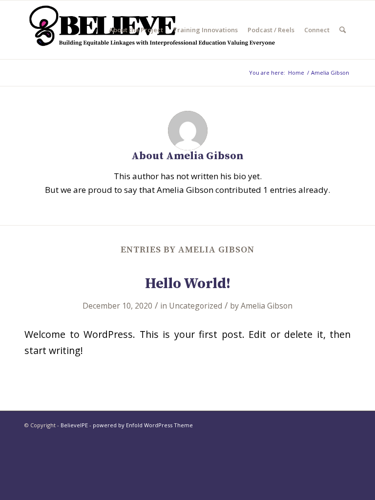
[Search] (342, 29)
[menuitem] (136, 29)
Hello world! (187, 283)
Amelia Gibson (266, 305)
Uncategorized (195, 305)
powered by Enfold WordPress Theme (143, 425)
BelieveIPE (74, 425)
